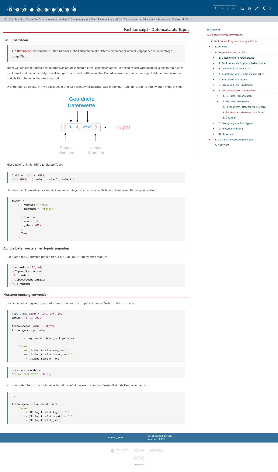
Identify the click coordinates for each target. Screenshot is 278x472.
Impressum (139, 464)
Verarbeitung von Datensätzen (140, 19)
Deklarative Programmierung (41, 19)
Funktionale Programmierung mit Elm (76, 19)
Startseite (19, 19)
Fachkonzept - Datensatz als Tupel (174, 19)
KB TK (162, 439)
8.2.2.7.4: (9, 19)
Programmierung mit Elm (110, 19)
